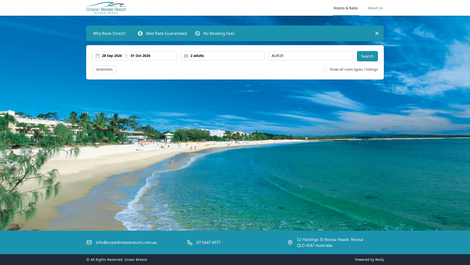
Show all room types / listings (354, 69)
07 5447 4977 (209, 242)
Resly (379, 259)
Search (367, 56)
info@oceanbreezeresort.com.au (126, 242)
